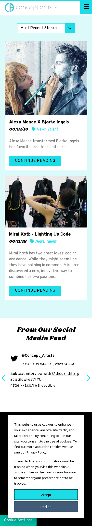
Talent (52, 129)
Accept (46, 494)
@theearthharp (65, 373)
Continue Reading (35, 161)
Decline (46, 506)
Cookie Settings (18, 520)
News (41, 129)
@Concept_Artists (37, 355)
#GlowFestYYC (28, 379)
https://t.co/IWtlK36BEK (32, 385)
